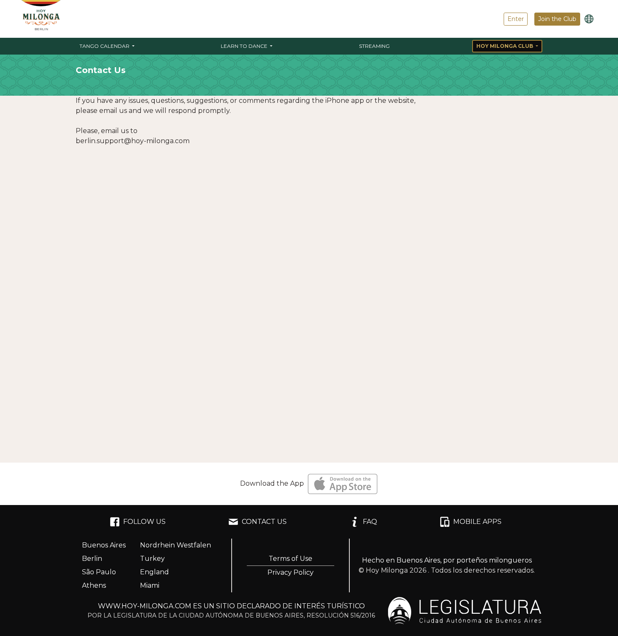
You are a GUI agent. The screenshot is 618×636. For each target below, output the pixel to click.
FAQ (370, 522)
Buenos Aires (104, 545)
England (154, 572)
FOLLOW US (144, 522)
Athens (94, 585)
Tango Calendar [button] (105, 46)
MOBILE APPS (477, 522)
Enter (515, 19)
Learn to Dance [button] (245, 46)
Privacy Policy (290, 572)
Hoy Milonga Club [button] (505, 46)
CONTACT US (264, 522)
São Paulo (99, 572)
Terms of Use (290, 559)
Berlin (92, 559)
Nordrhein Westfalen (175, 545)
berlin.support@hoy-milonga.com (133, 141)
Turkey (152, 559)
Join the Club (557, 19)
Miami (149, 585)
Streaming (374, 46)
